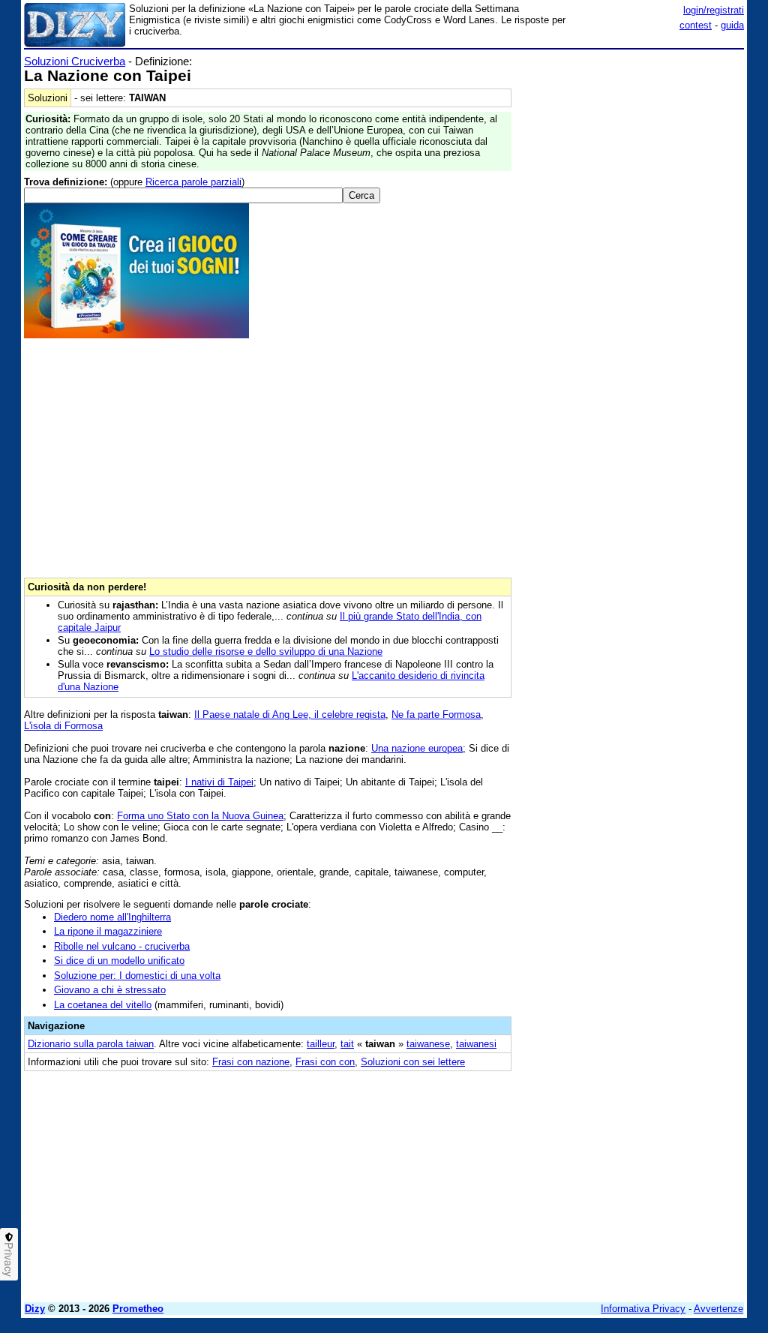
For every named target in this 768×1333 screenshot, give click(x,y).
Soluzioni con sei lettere (413, 1061)
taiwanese (428, 1043)
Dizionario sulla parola (91, 1043)
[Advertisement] (631, 148)
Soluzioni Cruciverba (74, 61)
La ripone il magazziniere (108, 931)
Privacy (9, 1259)
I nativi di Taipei (219, 782)
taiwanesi (476, 1043)
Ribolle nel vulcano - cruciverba (122, 946)
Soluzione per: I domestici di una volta (137, 975)
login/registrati (713, 10)
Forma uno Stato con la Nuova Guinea (200, 815)
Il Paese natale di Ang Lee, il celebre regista (290, 714)
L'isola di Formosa (63, 725)
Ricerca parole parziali (194, 182)
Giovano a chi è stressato (110, 989)
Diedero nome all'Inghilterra (112, 917)
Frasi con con (325, 1061)
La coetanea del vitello (103, 1004)
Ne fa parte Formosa (436, 714)
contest (696, 25)
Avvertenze (718, 1308)
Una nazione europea (417, 748)
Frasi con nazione (251, 1061)
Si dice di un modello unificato (119, 960)
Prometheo (138, 1308)
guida (732, 25)
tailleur (320, 1043)
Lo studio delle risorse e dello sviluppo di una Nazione (265, 651)
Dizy (35, 1308)
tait (347, 1043)
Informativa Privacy (643, 1308)
